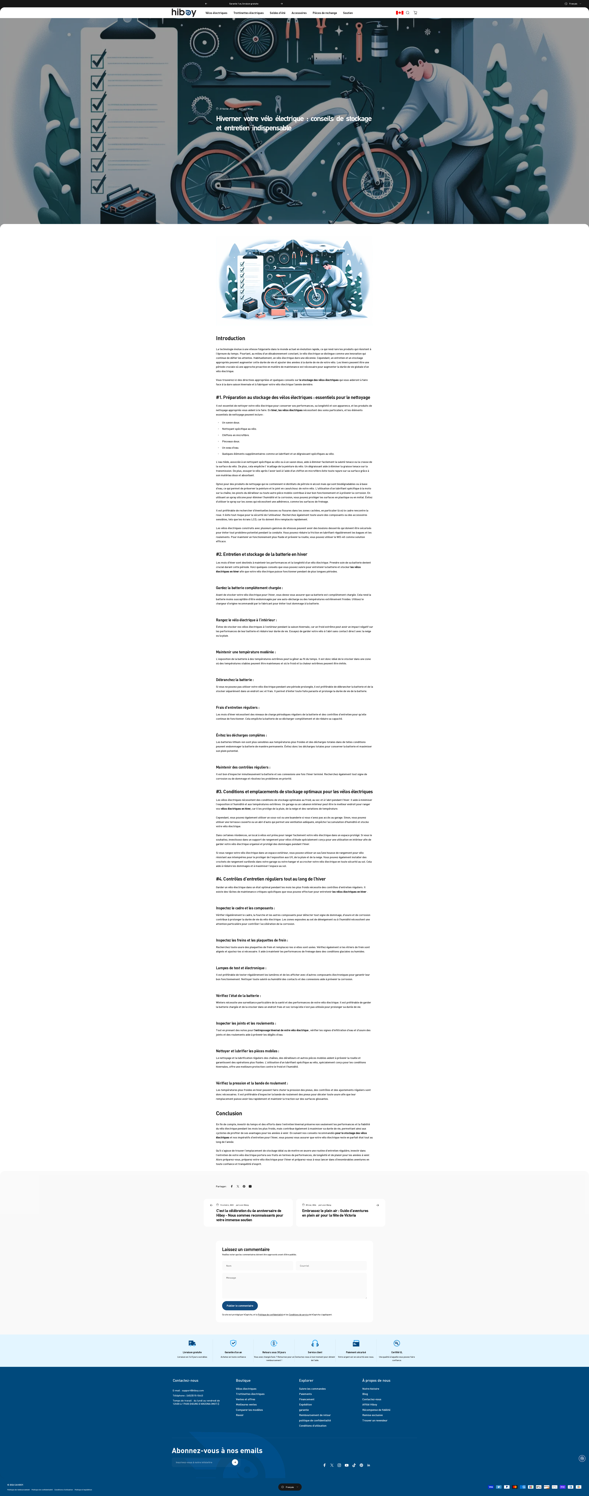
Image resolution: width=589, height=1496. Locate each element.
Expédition (305, 1404)
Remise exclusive (372, 1415)
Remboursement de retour (315, 1415)
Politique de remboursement (18, 1489)
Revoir (240, 1415)
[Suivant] (281, 3)
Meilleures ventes (246, 1404)
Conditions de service (299, 1314)
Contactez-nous (371, 1399)
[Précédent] (206, 3)
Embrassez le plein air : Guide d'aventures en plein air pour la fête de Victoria (335, 1212)
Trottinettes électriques (250, 1393)
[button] (582, 1458)
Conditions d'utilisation (312, 1425)
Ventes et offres (245, 1399)
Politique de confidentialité (270, 1314)
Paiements (305, 1393)
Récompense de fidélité (376, 1409)
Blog (365, 1393)
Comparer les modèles (249, 1409)
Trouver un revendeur (374, 1420)
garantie (304, 1409)
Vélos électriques (246, 1388)
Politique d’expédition (83, 1489)
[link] (192, 1343)
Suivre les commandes (312, 1388)
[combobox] (573, 3)
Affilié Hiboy (369, 1404)
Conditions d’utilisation (63, 1489)
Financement (306, 1399)
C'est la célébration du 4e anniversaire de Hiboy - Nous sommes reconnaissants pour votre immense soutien (249, 1215)
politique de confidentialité (315, 1420)
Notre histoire (370, 1388)
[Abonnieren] (235, 1462)
